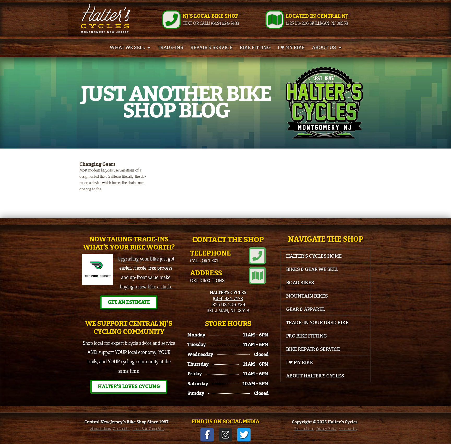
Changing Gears (97, 164)
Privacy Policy (326, 429)
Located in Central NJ (317, 16)
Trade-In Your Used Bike (317, 323)
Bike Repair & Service (313, 349)
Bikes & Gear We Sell (312, 269)
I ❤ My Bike (291, 47)
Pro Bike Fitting (306, 336)
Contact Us (121, 429)
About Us (324, 47)
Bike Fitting (255, 47)
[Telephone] (257, 255)
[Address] (257, 275)
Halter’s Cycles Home (314, 256)
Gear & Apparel (305, 309)
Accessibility (348, 429)
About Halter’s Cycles (315, 376)
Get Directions (207, 280)
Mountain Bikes (307, 296)
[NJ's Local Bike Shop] (171, 19)
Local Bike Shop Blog (148, 429)
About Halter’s (100, 429)
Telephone (210, 253)
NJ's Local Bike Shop (210, 16)
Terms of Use (304, 429)
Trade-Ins (170, 47)
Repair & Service (211, 47)
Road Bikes (300, 283)
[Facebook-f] (207, 434)
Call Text (204, 260)
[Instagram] (225, 434)
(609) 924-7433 (228, 298)
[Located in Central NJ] (274, 19)
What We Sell (127, 47)
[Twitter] (244, 434)
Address (206, 273)
